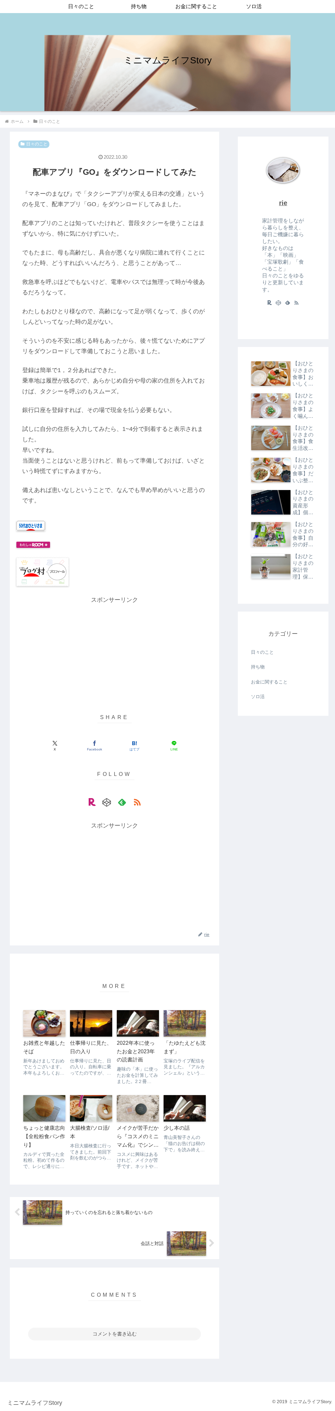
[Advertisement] (114, 651)
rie (283, 202)
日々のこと (36, 144)
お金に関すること (269, 681)
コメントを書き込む (115, 1334)
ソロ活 (258, 696)
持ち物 (258, 666)
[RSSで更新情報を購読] (137, 802)
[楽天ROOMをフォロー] (91, 802)
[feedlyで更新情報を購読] (122, 802)
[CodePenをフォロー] (107, 802)
